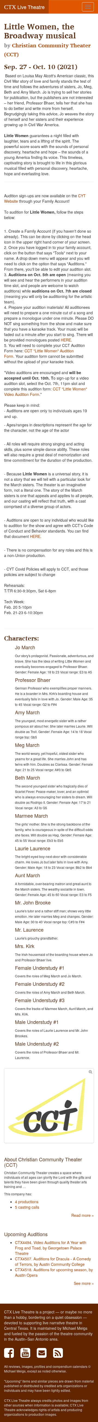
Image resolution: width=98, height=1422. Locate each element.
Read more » (82, 1215)
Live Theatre (24, 6)
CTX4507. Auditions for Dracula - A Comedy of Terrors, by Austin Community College (53, 1261)
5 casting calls (27, 1207)
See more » (84, 1283)
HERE (66, 340)
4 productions (26, 1201)
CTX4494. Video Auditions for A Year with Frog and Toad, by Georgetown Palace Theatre (50, 1248)
